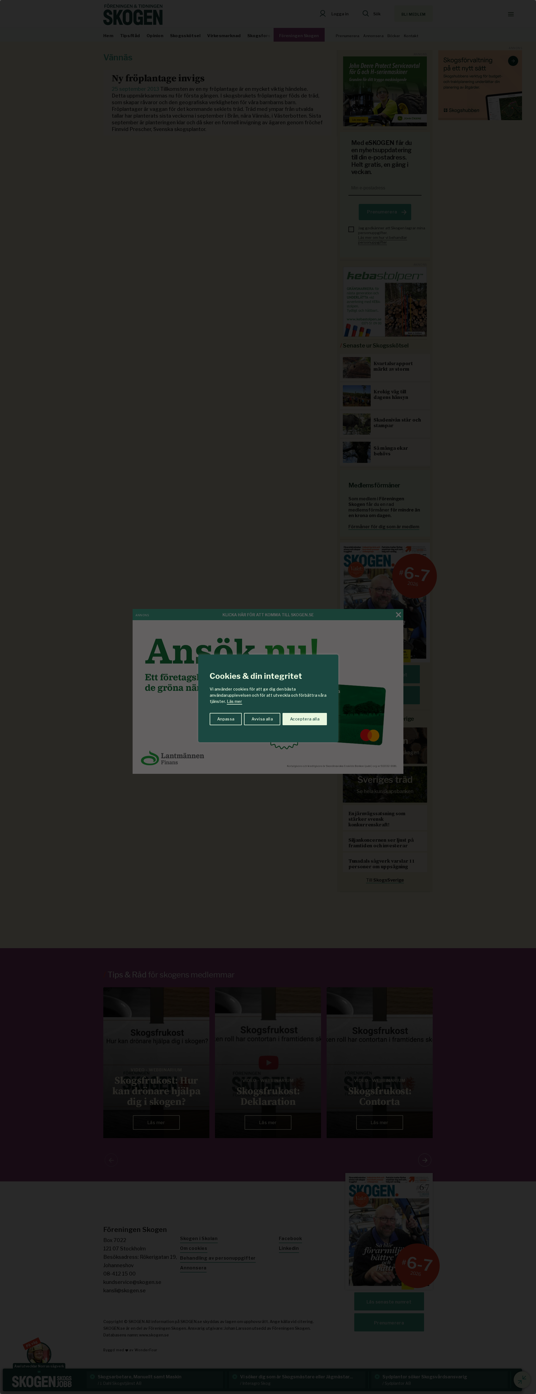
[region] (268, 697)
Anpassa (225, 719)
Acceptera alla (304, 719)
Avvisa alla (262, 719)
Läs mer (234, 701)
